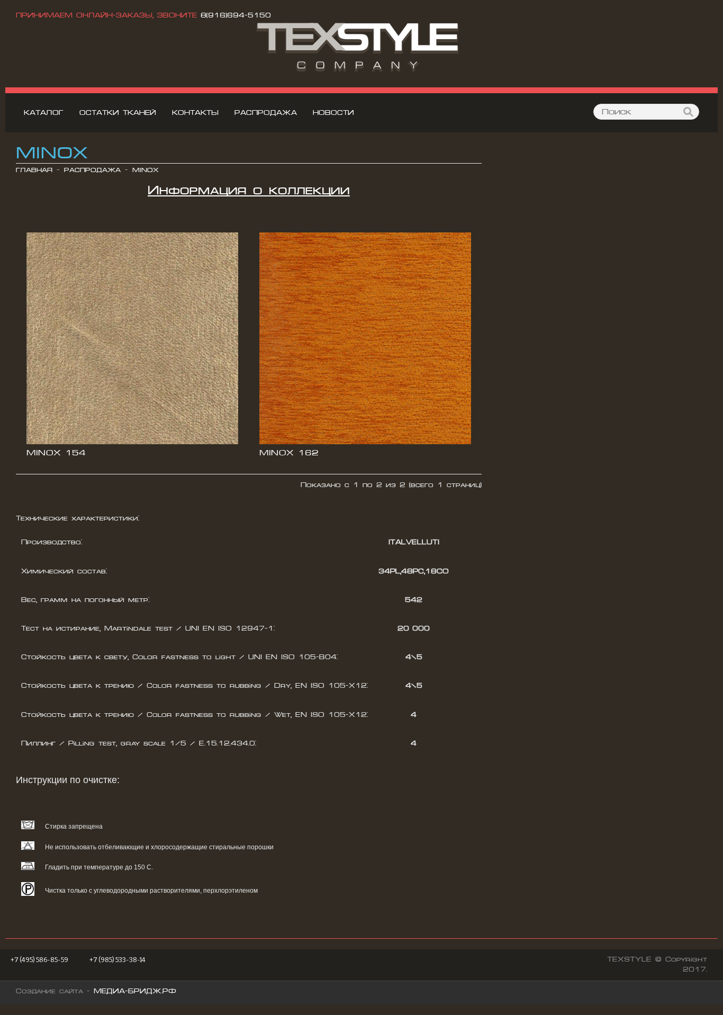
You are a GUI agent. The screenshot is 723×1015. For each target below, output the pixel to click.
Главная (34, 170)
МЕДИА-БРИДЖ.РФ (135, 991)
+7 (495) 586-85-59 (39, 960)
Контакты (195, 113)
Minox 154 (56, 452)
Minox (145, 170)
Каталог (44, 113)
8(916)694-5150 (236, 15)
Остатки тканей (117, 113)
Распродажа (265, 113)
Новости (333, 113)
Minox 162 (289, 452)
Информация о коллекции (249, 190)
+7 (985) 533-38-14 (117, 960)
